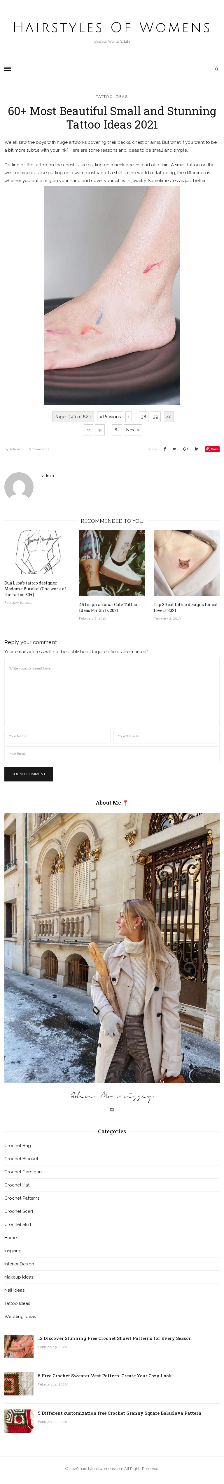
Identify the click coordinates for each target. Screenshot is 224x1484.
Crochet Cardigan (23, 1172)
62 (117, 430)
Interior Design (19, 1264)
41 (88, 430)
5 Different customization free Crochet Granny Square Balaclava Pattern (120, 1413)
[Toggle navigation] (7, 69)
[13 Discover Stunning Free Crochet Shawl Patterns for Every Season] (19, 1346)
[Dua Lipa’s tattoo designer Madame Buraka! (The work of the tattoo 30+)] (37, 552)
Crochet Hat (16, 1185)
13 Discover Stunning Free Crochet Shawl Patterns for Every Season (115, 1338)
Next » (133, 430)
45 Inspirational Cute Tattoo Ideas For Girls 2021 (108, 607)
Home (10, 1237)
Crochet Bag (17, 1145)
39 (155, 416)
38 (143, 416)
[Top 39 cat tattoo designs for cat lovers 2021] (187, 563)
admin (12, 449)
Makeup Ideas (18, 1277)
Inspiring (13, 1250)
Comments (39, 449)
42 (99, 430)
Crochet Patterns (21, 1198)
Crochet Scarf (18, 1211)
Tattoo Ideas (112, 96)
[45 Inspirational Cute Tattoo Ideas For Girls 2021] (112, 563)
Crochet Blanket (21, 1158)
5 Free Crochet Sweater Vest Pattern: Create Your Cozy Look (105, 1376)
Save (214, 449)
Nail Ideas (14, 1290)
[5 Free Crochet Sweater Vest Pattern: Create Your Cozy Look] (19, 1383)
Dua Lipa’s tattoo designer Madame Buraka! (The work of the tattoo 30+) (35, 588)
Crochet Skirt (17, 1224)
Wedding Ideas (20, 1316)
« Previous (110, 416)
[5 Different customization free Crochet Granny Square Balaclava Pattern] (19, 1421)
